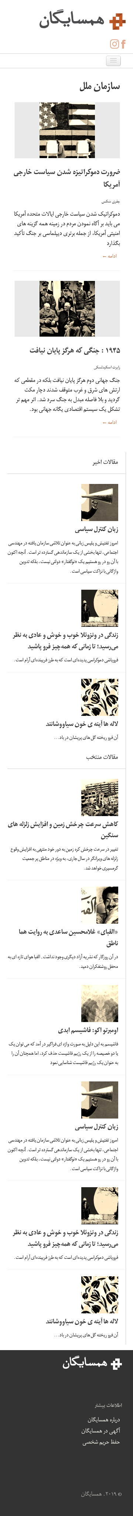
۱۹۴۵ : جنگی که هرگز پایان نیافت (75, 352)
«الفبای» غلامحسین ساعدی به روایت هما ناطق (68, 939)
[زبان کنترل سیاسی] (64, 502)
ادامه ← (109, 257)
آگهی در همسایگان (100, 1431)
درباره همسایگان (104, 1420)
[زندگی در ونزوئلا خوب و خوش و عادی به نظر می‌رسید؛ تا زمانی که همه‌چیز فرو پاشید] (64, 608)
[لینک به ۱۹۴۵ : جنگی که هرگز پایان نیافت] (66, 309)
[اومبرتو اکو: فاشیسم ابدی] (64, 1003)
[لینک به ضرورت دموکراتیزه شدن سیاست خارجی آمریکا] (66, 130)
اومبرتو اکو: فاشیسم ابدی (88, 1031)
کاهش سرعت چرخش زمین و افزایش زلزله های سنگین (63, 831)
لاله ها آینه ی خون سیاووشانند (82, 725)
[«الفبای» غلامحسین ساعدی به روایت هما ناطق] (64, 905)
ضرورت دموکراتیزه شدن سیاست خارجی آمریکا (67, 179)
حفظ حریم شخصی (101, 1443)
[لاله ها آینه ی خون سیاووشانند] (64, 697)
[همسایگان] (66, 19)
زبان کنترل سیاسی (96, 530)
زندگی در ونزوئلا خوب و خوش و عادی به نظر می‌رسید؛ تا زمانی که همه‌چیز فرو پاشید (65, 642)
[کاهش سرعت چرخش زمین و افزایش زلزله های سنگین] (64, 797)
